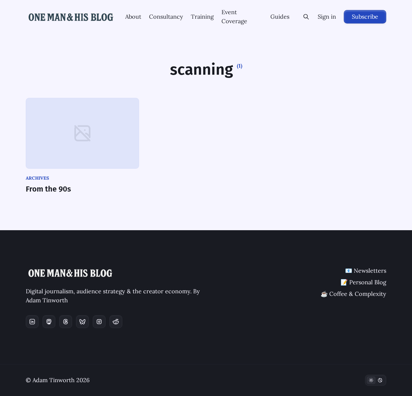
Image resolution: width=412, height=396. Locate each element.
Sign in (327, 16)
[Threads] (65, 321)
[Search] (306, 16)
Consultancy (166, 16)
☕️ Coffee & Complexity (353, 293)
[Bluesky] (82, 321)
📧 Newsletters (365, 270)
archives (37, 178)
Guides (279, 16)
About (133, 16)
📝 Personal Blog (363, 282)
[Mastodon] (48, 321)
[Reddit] (115, 321)
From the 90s (48, 188)
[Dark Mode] (375, 380)
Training (202, 16)
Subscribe (365, 16)
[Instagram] (99, 321)
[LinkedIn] (32, 321)
